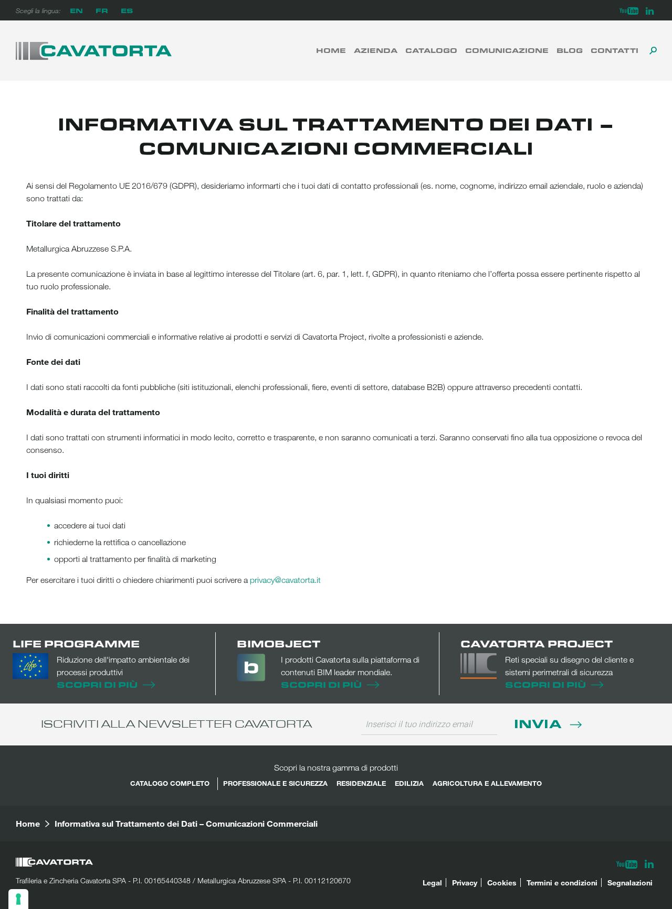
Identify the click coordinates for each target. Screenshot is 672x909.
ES (127, 10)
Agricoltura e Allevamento (487, 783)
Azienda (375, 50)
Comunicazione (507, 50)
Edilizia (409, 783)
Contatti (614, 50)
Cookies (502, 882)
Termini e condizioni (562, 882)
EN (76, 10)
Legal (432, 882)
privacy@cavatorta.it (285, 580)
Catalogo (431, 50)
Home (331, 50)
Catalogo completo (169, 783)
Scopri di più (97, 684)
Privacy (464, 882)
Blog (569, 50)
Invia (539, 723)
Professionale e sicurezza (275, 783)
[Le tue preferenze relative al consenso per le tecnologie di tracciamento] (18, 899)
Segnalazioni (630, 882)
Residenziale (361, 783)
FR (102, 10)
